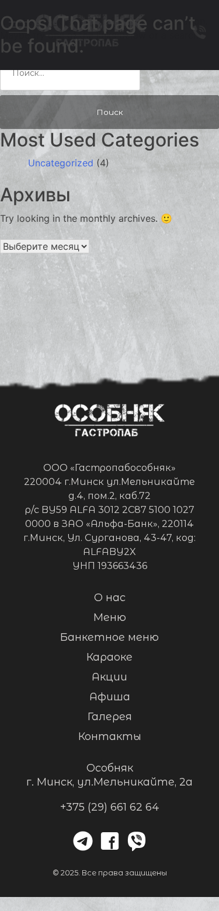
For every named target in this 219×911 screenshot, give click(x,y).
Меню (109, 617)
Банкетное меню (109, 637)
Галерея (110, 716)
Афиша (109, 696)
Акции (109, 677)
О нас (110, 597)
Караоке (109, 657)
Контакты (109, 736)
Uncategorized (60, 163)
